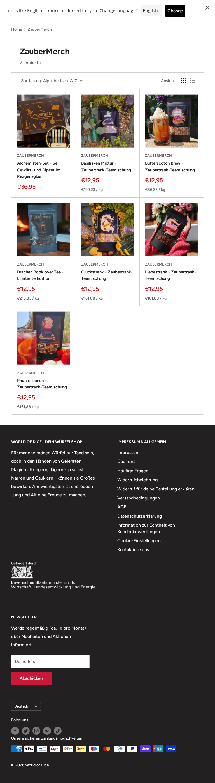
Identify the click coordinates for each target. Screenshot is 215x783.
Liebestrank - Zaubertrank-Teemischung (170, 275)
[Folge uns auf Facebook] (15, 731)
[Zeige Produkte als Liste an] (192, 80)
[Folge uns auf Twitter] (26, 731)
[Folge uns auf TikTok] (58, 731)
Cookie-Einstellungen (139, 540)
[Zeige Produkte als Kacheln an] (183, 80)
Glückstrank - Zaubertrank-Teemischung (107, 275)
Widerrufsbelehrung (137, 479)
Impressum (128, 452)
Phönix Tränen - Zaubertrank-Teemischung (42, 384)
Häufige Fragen (132, 470)
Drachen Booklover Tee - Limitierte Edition (40, 275)
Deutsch (21, 706)
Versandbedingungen (138, 498)
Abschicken (31, 678)
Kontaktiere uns (133, 549)
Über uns (126, 461)
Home (16, 29)
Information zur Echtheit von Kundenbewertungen (146, 528)
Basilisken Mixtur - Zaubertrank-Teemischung (106, 166)
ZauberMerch (40, 29)
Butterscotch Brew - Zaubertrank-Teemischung (170, 166)
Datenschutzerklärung (139, 516)
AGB (122, 507)
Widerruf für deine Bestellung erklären (156, 489)
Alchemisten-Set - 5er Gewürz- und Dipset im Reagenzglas (38, 170)
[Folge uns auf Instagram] (36, 731)
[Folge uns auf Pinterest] (47, 731)
